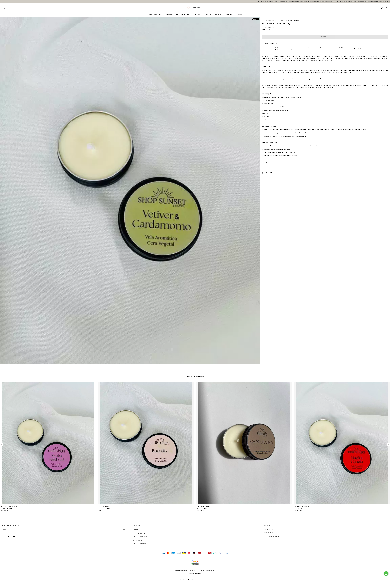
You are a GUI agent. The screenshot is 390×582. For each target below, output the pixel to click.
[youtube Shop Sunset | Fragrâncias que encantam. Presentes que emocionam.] (14, 536)
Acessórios (207, 14)
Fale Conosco (137, 529)
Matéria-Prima (185, 14)
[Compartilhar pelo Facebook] (262, 173)
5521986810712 (268, 529)
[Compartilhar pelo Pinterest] (271, 173)
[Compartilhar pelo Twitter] (267, 173)
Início (263, 20)
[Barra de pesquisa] (4, 8)
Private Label (230, 14)
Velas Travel (281, 20)
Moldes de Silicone (172, 14)
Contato (239, 14)
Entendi (220, 579)
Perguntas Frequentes (139, 533)
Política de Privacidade (140, 536)
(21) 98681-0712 (268, 533)
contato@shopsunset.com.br (273, 536)
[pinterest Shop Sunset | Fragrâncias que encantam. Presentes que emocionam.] (19, 536)
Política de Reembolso (140, 544)
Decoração (217, 14)
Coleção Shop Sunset (154, 14)
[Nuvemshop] (195, 574)
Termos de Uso (137, 540)
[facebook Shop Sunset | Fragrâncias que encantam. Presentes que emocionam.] (9, 536)
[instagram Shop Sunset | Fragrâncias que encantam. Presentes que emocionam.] (3, 536)
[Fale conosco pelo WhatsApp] (386, 573)
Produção (197, 14)
